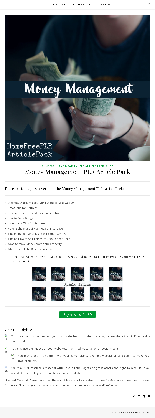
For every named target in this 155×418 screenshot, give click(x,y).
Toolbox (104, 4)
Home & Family (67, 166)
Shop (109, 166)
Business (48, 166)
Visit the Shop (80, 4)
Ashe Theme (118, 412)
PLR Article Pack (92, 166)
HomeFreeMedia (55, 4)
